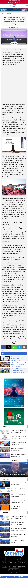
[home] (8, 2)
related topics (5, 354)
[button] (26, 9)
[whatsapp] (14, 347)
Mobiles (8, 13)
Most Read (6, 479)
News (3, 559)
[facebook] (3, 347)
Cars (15, 563)
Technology (15, 559)
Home (3, 13)
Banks (4, 563)
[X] (8, 347)
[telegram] (19, 347)
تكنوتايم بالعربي (21, 566)
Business (9, 559)
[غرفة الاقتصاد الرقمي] (14, 393)
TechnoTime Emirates (14, 570)
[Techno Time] (12, 6)
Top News (14, 460)
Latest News (6, 513)
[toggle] (27, 6)
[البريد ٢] (14, 416)
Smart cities (23, 559)
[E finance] (14, 11)
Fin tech (10, 563)
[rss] (15, 2)
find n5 (3, 351)
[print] (24, 347)
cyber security (22, 563)
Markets (4, 566)
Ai (9, 566)
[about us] (17, 2)
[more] (19, 2)
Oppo (7, 351)
